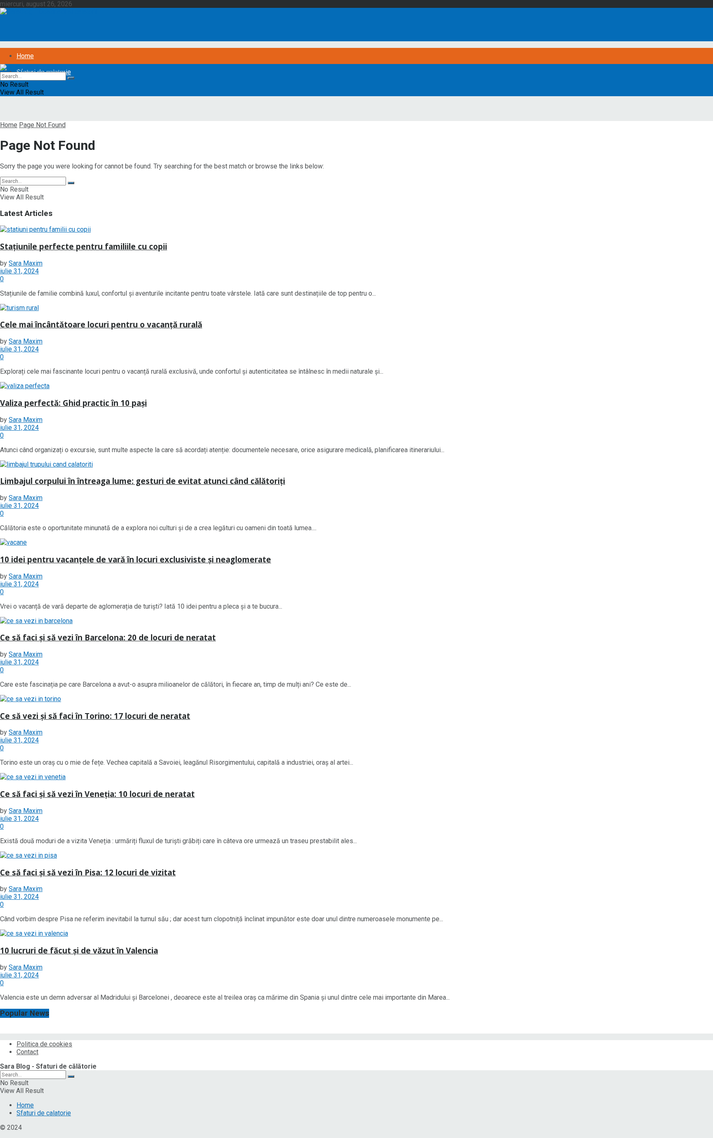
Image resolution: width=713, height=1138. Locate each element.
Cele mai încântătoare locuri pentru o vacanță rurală (101, 324)
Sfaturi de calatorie (44, 1113)
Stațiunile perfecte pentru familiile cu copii (83, 246)
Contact (27, 1052)
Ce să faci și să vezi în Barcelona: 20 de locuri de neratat (108, 637)
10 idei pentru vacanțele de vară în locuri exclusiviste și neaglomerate (135, 559)
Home (25, 56)
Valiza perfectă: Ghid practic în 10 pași (73, 403)
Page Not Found (42, 125)
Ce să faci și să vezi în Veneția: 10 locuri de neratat (97, 794)
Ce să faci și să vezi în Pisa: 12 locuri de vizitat (88, 872)
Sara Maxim (25, 263)
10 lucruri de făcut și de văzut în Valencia (79, 950)
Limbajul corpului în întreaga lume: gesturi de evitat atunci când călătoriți (142, 481)
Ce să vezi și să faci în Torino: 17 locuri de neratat (95, 716)
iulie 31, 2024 (19, 271)
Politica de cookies (44, 1044)
